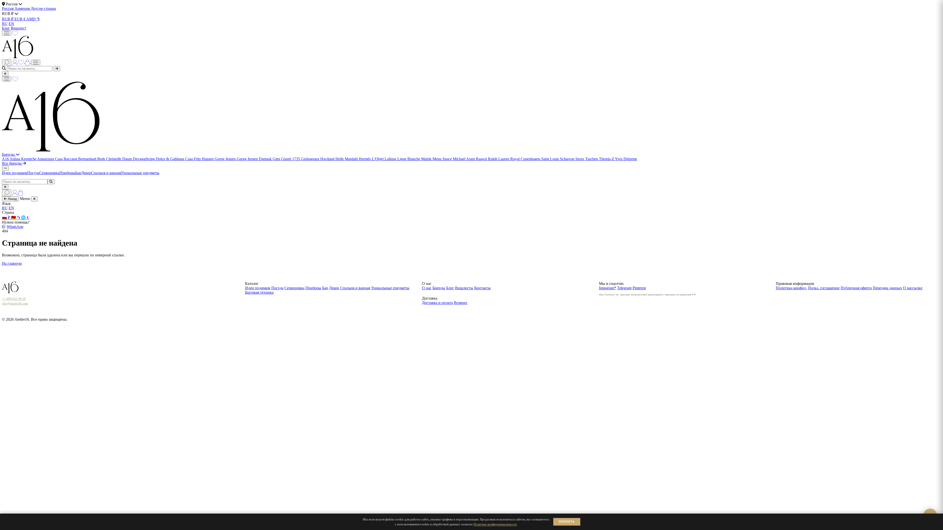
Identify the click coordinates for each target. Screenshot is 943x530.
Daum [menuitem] (127, 159)
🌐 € (25, 217)
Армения (22, 8)
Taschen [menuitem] (592, 159)
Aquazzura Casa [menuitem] (50, 159)
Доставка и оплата (437, 303)
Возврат (460, 303)
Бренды (9, 154)
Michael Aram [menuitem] (464, 159)
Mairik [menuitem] (426, 159)
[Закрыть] (5, 73)
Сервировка (49, 173)
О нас (426, 288)
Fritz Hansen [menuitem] (204, 159)
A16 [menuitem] (6, 159)
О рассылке (912, 288)
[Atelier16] (50, 150)
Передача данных (887, 288)
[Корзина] (28, 62)
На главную (12, 263)
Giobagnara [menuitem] (310, 159)
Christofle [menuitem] (114, 159)
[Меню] (6, 33)
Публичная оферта (856, 288)
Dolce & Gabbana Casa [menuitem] (175, 159)
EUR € (20, 19)
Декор (86, 173)
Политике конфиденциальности (495, 524)
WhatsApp (15, 227)
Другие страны (43, 8)
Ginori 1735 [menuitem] (291, 159)
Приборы (67, 173)
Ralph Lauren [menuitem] (499, 159)
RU (5, 24)
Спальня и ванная (106, 173)
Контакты (482, 288)
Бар (78, 173)
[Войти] (15, 62)
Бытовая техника (259, 292)
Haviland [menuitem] (327, 159)
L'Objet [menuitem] (378, 159)
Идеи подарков (14, 173)
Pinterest (639, 288)
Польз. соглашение (824, 288)
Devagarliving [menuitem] (144, 159)
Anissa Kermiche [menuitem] (23, 159)
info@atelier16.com (15, 303)
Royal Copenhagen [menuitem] (525, 159)
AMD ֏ (33, 19)
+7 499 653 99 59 (14, 299)
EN (11, 24)
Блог (6, 28)
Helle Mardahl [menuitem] (347, 159)
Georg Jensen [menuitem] (226, 159)
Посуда (33, 173)
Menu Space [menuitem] (442, 159)
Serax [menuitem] (580, 159)
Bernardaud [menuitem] (87, 159)
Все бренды (12, 163)
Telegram (624, 288)
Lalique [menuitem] (391, 159)
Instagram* (607, 288)
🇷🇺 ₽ (6, 217)
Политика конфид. (791, 288)
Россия (8, 8)
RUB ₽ (8, 19)
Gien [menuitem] (277, 159)
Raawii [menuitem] (482, 159)
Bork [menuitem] (101, 159)
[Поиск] (6, 62)
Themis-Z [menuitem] (607, 159)
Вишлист (18, 28)
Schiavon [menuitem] (567, 159)
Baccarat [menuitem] (71, 159)
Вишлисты (464, 288)
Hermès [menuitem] (365, 159)
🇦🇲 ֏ (16, 217)
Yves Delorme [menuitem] (626, 159)
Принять (567, 521)
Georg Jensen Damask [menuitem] (255, 159)
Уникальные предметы (140, 173)
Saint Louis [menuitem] (550, 159)
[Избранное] (15, 33)
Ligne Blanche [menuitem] (409, 159)
